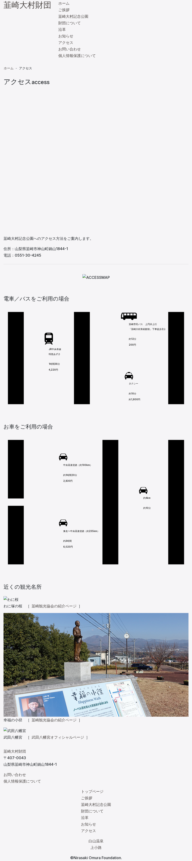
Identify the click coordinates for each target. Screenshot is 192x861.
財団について (69, 23)
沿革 (62, 29)
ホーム (64, 3)
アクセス (65, 42)
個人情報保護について (77, 55)
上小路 (96, 847)
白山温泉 (96, 841)
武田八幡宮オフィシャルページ (58, 737)
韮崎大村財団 (27, 5)
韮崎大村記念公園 (73, 16)
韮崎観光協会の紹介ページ (54, 606)
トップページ (92, 791)
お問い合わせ (69, 49)
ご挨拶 (64, 9)
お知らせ (65, 36)
